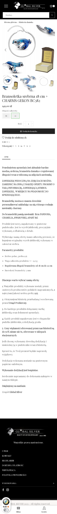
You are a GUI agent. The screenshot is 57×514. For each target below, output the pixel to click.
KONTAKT (6, 455)
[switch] (6, 510)
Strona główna (10, 22)
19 (6, 115)
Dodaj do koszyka (30, 131)
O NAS (5, 451)
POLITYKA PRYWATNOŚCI (14, 475)
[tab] (6, 156)
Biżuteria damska (26, 22)
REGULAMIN (8, 460)
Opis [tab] (6, 157)
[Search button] (52, 15)
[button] (5, 50)
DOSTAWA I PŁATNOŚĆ (13, 465)
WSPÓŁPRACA (8, 470)
